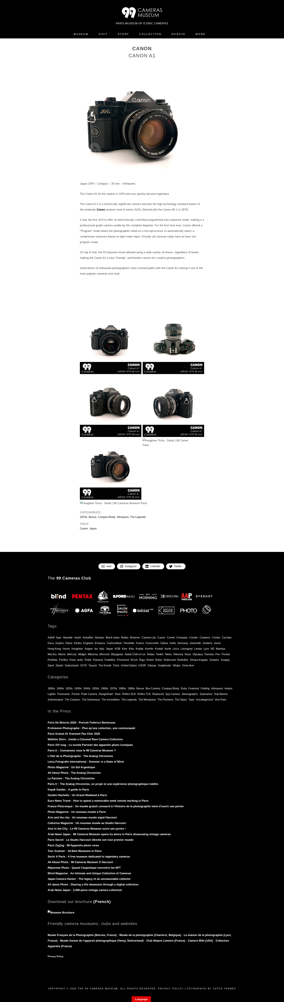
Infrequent (123, 517)
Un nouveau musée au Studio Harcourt (87, 823)
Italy (101, 648)
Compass (182, 637)
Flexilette (129, 643)
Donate (179, 34)
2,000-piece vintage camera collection (85, 890)
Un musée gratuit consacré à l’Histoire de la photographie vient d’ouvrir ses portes (116, 806)
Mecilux (52, 654)
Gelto (173, 643)
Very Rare (220, 699)
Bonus (92, 517)
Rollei (158, 659)
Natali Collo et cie (135, 654)
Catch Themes (224, 988)
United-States (129, 665)
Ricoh (134, 659)
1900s (60, 688)
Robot (150, 659)
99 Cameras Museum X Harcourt (80, 862)
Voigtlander (164, 665)
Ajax (58, 637)
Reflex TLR (144, 694)
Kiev (124, 648)
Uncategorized (204, 699)
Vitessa (152, 665)
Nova (188, 654)
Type (191, 699)
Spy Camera (172, 694)
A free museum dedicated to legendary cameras (89, 856)
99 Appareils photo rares (73, 845)
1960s (104, 688)
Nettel (159, 654)
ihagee (89, 648)
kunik (168, 648)
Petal (73, 659)
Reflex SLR (129, 694)
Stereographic (190, 694)
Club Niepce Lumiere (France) (165, 940)
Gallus (164, 643)
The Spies (181, 699)
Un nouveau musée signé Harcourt (82, 817)
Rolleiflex (182, 659)
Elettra (78, 643)
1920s (69, 688)
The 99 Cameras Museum (98, 988)
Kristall (159, 648)
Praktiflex (110, 659)
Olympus (198, 654)
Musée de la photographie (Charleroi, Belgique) (150, 935)
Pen (217, 654)
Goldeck (207, 643)
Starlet (59, 665)
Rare (118, 694)
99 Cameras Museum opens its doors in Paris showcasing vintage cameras (109, 834)
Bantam (99, 637)
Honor (66, 648)
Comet (171, 637)
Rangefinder (106, 694)
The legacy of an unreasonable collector (89, 878)
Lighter (52, 694)
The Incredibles (111, 699)
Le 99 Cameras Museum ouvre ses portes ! (87, 828)
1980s (122, 688)
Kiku (131, 648)
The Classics (72, 699)
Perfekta (52, 659)
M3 (212, 648)
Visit (103, 34)
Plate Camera (89, 694)
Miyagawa (117, 654)
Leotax (198, 648)
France (140, 643)
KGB (117, 648)
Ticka (116, 665)
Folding (205, 688)
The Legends (138, 517)
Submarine (206, 694)
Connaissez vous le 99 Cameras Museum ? (82, 750)
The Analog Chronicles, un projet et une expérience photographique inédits (103, 784)
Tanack (92, 665)
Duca (51, 643)
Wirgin (176, 665)
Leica (176, 648)
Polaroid (98, 659)
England (88, 643)
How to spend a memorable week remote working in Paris (98, 800)
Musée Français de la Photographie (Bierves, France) (83, 935)
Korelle (149, 648)
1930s (78, 688)
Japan (93, 528)
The (69, 578)
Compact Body (106, 517)
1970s (83, 517)
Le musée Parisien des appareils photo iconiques (90, 744)
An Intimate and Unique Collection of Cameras (89, 873)
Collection (150, 34)
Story (123, 34)
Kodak (139, 648)
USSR (142, 665)
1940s (86, 688)
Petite (88, 659)
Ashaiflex (88, 637)
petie (80, 659)
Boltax (125, 637)
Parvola (209, 654)
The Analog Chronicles (80, 756)
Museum (81, 34)
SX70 (83, 665)
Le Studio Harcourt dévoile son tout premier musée (90, 839)
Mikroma (93, 654)
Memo (62, 654)
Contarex (205, 637)
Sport (51, 665)
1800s (51, 688)
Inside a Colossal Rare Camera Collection (85, 739)
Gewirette (195, 643)
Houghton (77, 648)
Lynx (206, 648)
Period (75, 694)
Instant (228, 688)
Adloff (51, 637)
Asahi (77, 637)
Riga (142, 659)
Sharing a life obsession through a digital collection (93, 884)
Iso (96, 648)
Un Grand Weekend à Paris (77, 795)
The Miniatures (147, 699)
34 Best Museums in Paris (75, 851)
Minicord (104, 654)
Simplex (214, 659)
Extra (184, 688)
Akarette (68, 637)
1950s (95, 688)
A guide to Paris (68, 789)
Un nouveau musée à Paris (77, 811)
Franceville (152, 643)
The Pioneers (165, 699)
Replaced (158, 694)
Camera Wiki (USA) (200, 940)
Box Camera (153, 688)
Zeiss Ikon (188, 665)
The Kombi (104, 665)
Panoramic (63, 694)
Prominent (123, 659)
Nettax (151, 654)
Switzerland (72, 665)
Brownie (135, 637)
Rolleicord (170, 659)
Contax (216, 637)
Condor (193, 637)
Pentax (226, 654)
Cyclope (227, 637)
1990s (131, 688)
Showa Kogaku (199, 659)
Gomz (217, 643)
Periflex (63, 659)
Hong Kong (54, 648)
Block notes (112, 637)
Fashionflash (114, 643)
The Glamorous (91, 699)
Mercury (72, 654)
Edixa (69, 643)
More (201, 34)
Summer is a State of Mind (86, 761)
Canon (84, 528)
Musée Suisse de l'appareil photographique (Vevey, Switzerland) (102, 940)
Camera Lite (149, 637)
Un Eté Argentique (71, 767)
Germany (183, 643)
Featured (194, 688)
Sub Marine (221, 694)
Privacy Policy (55, 956)
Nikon (168, 654)
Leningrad (186, 648)
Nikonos (178, 654)
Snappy (225, 659)
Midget (82, 654)
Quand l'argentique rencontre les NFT (84, 867)
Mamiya (220, 648)
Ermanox (100, 643)
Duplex (60, 643)
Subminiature (55, 699)
